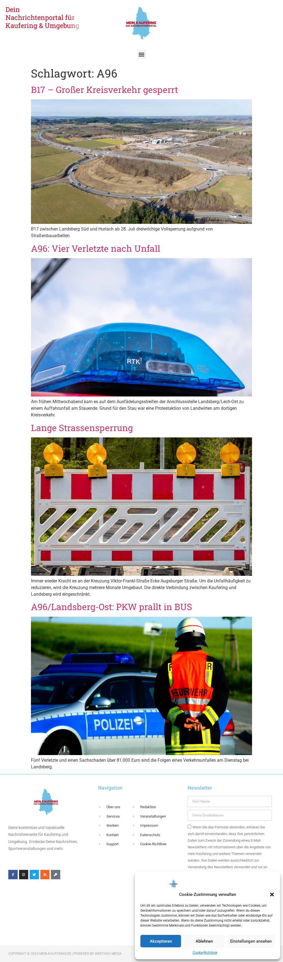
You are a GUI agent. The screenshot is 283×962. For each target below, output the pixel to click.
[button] (272, 894)
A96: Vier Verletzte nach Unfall (95, 248)
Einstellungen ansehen (251, 941)
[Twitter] (34, 874)
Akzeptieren (161, 941)
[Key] (55, 874)
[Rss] (45, 874)
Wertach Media (108, 954)
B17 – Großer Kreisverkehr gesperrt (104, 89)
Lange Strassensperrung (82, 428)
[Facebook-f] (13, 874)
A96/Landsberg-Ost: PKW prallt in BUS (111, 607)
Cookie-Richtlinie (205, 953)
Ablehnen (204, 941)
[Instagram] (23, 874)
